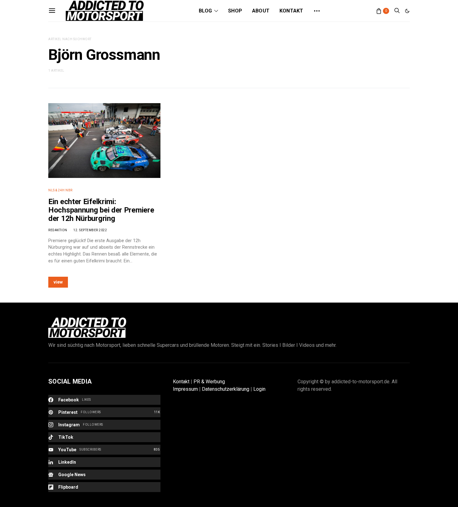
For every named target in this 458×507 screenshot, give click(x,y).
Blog (205, 11)
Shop (235, 11)
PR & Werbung (209, 382)
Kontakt (291, 11)
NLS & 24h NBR (60, 190)
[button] (407, 10)
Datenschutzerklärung (225, 389)
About (261, 11)
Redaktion (57, 230)
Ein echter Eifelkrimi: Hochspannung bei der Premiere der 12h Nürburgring (101, 210)
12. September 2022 (90, 230)
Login (259, 389)
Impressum (185, 389)
